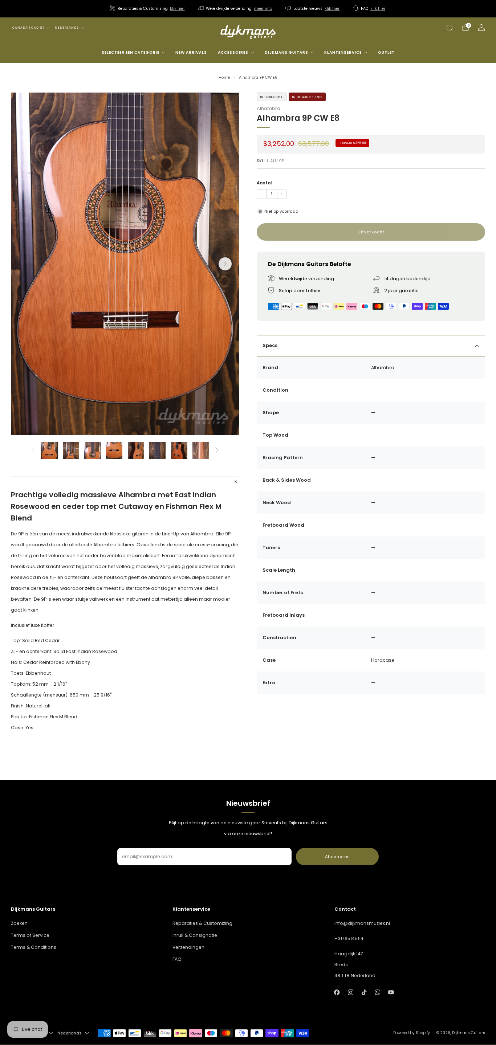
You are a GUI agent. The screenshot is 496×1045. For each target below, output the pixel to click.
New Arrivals (191, 52)
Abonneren (337, 857)
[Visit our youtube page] (391, 992)
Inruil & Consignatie (194, 935)
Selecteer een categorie (130, 52)
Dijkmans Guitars (286, 52)
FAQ (177, 959)
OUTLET (386, 52)
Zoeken (19, 923)
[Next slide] (225, 264)
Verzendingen (188, 947)
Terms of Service (30, 935)
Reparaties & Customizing (202, 923)
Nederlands (67, 28)
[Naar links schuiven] (33, 450)
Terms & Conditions (33, 947)
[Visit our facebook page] (337, 992)
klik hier (177, 8)
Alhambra (268, 108)
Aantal (264, 183)
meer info (263, 8)
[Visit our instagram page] (350, 992)
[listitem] (147, 8)
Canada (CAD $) (28, 28)
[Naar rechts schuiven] (217, 450)
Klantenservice (343, 52)
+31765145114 (348, 938)
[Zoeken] (449, 27)
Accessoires (233, 52)
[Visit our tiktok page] (364, 992)
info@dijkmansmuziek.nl (362, 923)
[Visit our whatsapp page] (377, 992)
